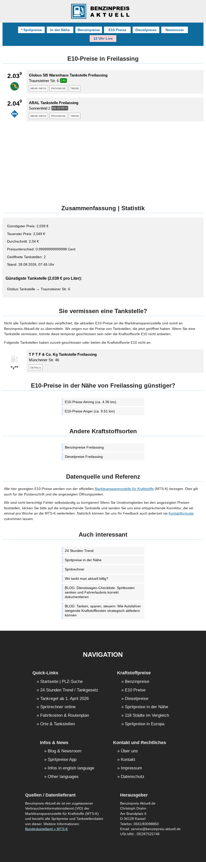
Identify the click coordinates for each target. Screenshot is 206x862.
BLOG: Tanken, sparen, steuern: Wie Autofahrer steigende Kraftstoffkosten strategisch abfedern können (103, 610)
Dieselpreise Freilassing (84, 457)
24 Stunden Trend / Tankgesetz (69, 690)
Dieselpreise (146, 30)
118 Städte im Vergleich (147, 715)
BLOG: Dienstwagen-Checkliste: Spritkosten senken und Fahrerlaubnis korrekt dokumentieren (100, 592)
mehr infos (38, 88)
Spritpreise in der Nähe (83, 560)
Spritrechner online (58, 707)
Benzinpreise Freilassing (84, 447)
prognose (58, 88)
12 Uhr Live (103, 38)
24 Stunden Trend (79, 551)
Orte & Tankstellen (57, 724)
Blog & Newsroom (64, 751)
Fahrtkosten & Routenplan (64, 715)
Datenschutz (132, 777)
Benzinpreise (89, 30)
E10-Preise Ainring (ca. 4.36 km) (90, 402)
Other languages (63, 777)
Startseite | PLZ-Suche (61, 682)
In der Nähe (60, 30)
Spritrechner (74, 569)
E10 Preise (117, 30)
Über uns (129, 751)
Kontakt (128, 760)
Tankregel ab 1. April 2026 (64, 699)
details (35, 367)
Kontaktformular (181, 513)
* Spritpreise (31, 30)
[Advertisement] (103, 160)
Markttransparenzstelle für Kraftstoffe (124, 489)
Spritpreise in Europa (144, 724)
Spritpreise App (62, 760)
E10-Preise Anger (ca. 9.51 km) (90, 411)
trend (74, 88)
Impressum (131, 768)
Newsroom (175, 30)
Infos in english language (71, 768)
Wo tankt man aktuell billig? (86, 579)
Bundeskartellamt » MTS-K (46, 829)
